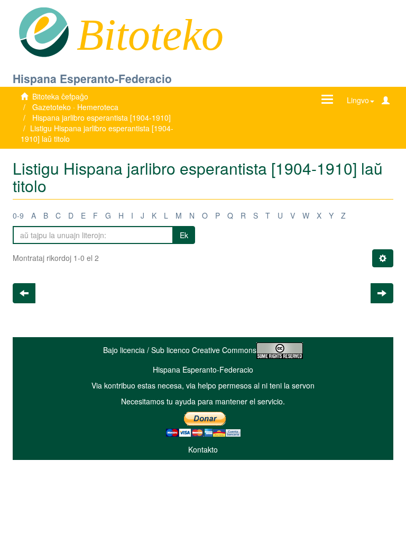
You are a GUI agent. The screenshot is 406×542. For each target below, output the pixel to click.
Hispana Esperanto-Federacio (92, 78)
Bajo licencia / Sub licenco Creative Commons (179, 350)
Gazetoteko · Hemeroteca (75, 107)
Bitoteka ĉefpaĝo (60, 96)
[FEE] (44, 31)
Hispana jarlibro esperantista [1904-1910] (101, 117)
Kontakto (203, 449)
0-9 (18, 215)
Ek (184, 235)
